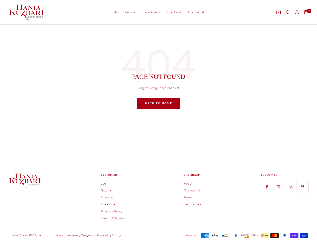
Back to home (158, 103)
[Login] (297, 12)
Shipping (107, 197)
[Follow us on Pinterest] (302, 187)
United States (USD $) (24, 235)
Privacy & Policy (111, 211)
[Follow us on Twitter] (279, 187)
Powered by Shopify (109, 235)
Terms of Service (112, 218)
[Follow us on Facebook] (267, 187)
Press (188, 197)
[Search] (288, 12)
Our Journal (196, 12)
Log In (105, 183)
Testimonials (192, 204)
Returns (106, 190)
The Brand (174, 12)
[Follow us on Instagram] (291, 187)
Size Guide (108, 204)
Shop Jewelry (151, 12)
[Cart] (306, 12)
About (188, 183)
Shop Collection (124, 12)
